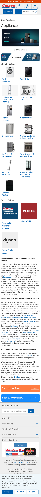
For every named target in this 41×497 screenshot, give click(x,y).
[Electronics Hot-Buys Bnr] (20, 388)
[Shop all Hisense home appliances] (20, 37)
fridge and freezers (29, 322)
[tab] (20, 418)
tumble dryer (15, 339)
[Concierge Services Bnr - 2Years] (20, 57)
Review (20, 491)
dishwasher (15, 326)
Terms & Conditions (24, 469)
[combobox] (18, 11)
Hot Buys (17, 377)
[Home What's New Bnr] (20, 398)
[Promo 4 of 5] (22, 50)
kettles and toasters (30, 317)
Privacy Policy (13, 472)
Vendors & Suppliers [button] (11, 429)
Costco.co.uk (7, 277)
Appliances (11, 20)
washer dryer (10, 341)
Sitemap (11, 469)
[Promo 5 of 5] (24, 50)
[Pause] (27, 50)
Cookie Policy (27, 472)
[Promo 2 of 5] (17, 50)
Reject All (33, 491)
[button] (35, 12)
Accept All (8, 491)
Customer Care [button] (9, 434)
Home (3, 20)
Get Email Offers (11, 405)
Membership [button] (7, 423)
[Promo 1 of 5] (14, 50)
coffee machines (17, 317)
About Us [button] (6, 418)
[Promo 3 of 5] (19, 50)
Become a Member (21, 462)
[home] (8, 6)
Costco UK (28, 356)
